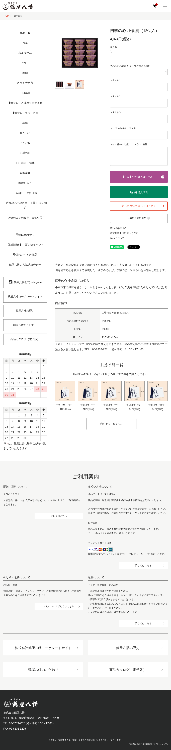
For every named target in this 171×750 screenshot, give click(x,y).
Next (106, 52)
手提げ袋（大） (134, 405)
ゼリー (25, 62)
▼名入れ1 (115, 80)
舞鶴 (25, 72)
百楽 (25, 43)
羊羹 (25, 123)
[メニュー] (165, 6)
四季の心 (18, 16)
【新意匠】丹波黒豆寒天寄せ (25, 102)
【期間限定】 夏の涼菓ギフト (25, 244)
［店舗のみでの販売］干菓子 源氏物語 (25, 205)
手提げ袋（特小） (65, 405)
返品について (117, 238)
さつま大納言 (25, 83)
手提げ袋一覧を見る (111, 423)
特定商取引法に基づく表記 (124, 233)
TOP (6, 16)
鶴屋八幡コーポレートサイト (25, 296)
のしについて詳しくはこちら (139, 206)
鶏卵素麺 (25, 173)
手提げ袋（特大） (157, 405)
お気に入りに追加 (136, 218)
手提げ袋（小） (88, 405)
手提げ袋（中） (111, 405)
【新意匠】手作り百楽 (25, 112)
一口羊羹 (25, 93)
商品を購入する (139, 192)
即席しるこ (25, 183)
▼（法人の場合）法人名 (123, 128)
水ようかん (25, 52)
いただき (25, 143)
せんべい (25, 133)
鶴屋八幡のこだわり (25, 325)
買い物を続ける (118, 228)
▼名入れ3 (115, 112)
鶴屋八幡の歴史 (25, 310)
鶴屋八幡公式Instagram (28, 282)
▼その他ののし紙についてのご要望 (128, 144)
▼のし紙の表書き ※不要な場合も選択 (130, 66)
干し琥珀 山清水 (25, 163)
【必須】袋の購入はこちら (138, 176)
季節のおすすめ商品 (25, 254)
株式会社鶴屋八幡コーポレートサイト (43, 648)
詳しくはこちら (59, 516)
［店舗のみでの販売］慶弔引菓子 (25, 217)
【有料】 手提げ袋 (25, 193)
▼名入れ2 (115, 96)
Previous (52, 52)
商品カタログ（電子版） (25, 339)
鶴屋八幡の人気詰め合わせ (25, 264)
